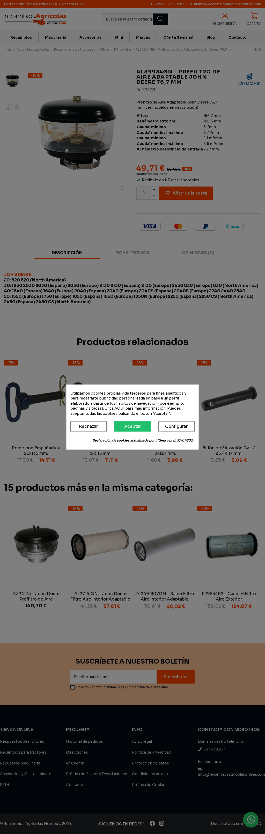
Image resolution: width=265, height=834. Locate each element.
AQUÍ (119, 408)
